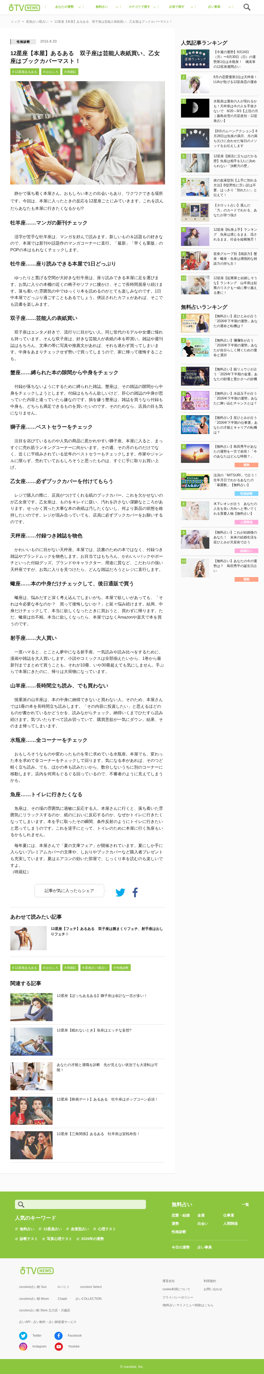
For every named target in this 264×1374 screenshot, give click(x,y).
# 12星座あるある (24, 72)
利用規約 (210, 1281)
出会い (202, 1223)
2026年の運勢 (92, 1239)
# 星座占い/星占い (95, 968)
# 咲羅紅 (70, 72)
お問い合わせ (213, 1289)
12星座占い (52, 1229)
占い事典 (204, 1247)
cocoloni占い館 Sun (33, 1287)
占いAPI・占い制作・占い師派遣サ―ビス (48, 1322)
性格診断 (23, 42)
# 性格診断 (121, 968)
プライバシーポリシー (177, 1297)
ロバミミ (63, 1287)
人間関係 (230, 1223)
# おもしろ (50, 72)
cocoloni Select (91, 1287)
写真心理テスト (59, 1239)
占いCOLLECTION (89, 1299)
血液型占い (80, 1229)
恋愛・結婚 (181, 1215)
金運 (201, 1215)
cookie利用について (176, 1289)
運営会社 (168, 1281)
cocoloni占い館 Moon (34, 1299)
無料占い (27, 1229)
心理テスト (107, 1229)
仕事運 (228, 1215)
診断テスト (29, 1239)
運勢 (175, 1223)
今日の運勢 (181, 1247)
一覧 (245, 1204)
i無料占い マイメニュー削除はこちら (187, 1305)
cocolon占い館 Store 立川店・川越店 (44, 1310)
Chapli (62, 1299)
